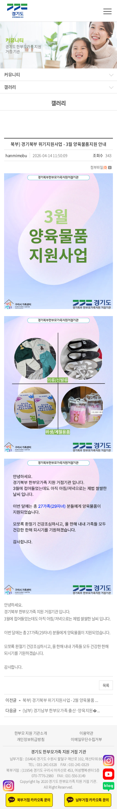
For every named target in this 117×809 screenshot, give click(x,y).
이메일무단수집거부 (86, 739)
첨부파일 (98, 167)
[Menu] (107, 11)
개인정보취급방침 (31, 739)
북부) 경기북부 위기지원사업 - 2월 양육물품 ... (60, 700)
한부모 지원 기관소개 (30, 733)
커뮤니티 (12, 74)
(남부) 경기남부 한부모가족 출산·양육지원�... (61, 710)
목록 (106, 685)
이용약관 (86, 733)
